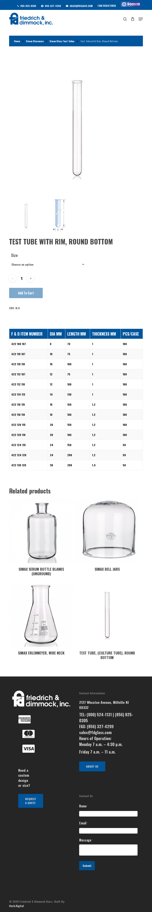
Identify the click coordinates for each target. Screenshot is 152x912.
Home (17, 41)
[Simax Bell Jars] (107, 531)
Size (14, 255)
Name (83, 806)
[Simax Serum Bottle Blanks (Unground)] (41, 531)
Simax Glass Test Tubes (61, 41)
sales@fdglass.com (95, 732)
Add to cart (26, 293)
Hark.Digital (16, 906)
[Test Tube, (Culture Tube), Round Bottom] (107, 615)
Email (83, 823)
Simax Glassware (35, 41)
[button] (30, 801)
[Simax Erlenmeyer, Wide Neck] (41, 615)
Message (86, 840)
